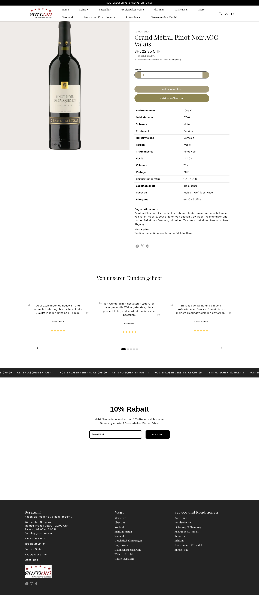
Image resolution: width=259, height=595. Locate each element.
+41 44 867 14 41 (36, 538)
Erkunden (132, 17)
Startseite (120, 518)
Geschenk (67, 17)
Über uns (120, 522)
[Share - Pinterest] (147, 245)
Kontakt (119, 527)
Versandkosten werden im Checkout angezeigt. (160, 59)
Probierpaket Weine (132, 9)
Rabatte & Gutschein (186, 531)
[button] (39, 349)
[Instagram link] (31, 584)
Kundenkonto (182, 522)
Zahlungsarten (123, 531)
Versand (119, 536)
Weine (82, 9)
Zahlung (179, 540)
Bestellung (180, 518)
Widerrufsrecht (124, 554)
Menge (137, 69)
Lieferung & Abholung (187, 527)
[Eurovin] (41, 13)
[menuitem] (220, 13)
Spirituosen (181, 9)
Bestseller (105, 9)
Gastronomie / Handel (164, 17)
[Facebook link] (27, 584)
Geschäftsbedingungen (128, 540)
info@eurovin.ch (35, 543)
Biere (201, 9)
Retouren (180, 536)
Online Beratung (124, 558)
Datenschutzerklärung (128, 549)
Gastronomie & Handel (188, 545)
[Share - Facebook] (137, 245)
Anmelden (157, 434)
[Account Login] (226, 13)
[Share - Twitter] (142, 245)
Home (65, 9)
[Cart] (232, 13)
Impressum (121, 545)
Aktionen (159, 9)
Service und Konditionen (98, 17)
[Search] (220, 13)
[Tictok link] (36, 584)
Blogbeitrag (181, 549)
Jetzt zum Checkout (172, 98)
